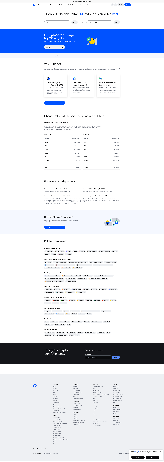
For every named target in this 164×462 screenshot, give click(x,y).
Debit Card (75, 396)
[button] (53, 4)
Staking (75, 416)
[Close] (160, 451)
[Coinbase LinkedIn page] (37, 448)
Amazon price (116, 424)
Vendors (55, 400)
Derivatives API (97, 425)
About (54, 386)
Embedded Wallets (97, 392)
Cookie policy (56, 404)
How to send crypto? (58, 441)
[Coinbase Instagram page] (41, 448)
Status (114, 402)
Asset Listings (76, 403)
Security (55, 396)
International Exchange (79, 420)
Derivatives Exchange (78, 422)
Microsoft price (117, 422)
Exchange (75, 418)
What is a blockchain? (58, 437)
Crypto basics (56, 425)
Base (94, 388)
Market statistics (57, 421)
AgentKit (95, 413)
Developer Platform (98, 386)
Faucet (94, 417)
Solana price (116, 411)
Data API (95, 406)
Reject (137, 457)
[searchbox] (74, 22)
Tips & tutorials (57, 427)
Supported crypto (117, 400)
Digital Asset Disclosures (59, 412)
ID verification (116, 392)
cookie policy (137, 451)
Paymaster (95, 402)
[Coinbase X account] (33, 448)
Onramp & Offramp (97, 396)
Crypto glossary (57, 429)
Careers (55, 388)
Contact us (115, 388)
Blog (54, 392)
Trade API (95, 400)
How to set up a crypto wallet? (60, 439)
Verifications (96, 408)
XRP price (115, 413)
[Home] (34, 4)
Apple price (116, 420)
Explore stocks (57, 419)
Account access (117, 398)
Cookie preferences (58, 406)
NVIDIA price (116, 418)
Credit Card (76, 394)
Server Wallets (96, 390)
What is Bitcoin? (57, 433)
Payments (75, 407)
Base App (75, 388)
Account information (118, 394)
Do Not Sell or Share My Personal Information (61, 409)
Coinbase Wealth (77, 392)
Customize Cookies (155, 452)
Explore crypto (56, 417)
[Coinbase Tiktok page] (45, 448)
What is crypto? (57, 435)
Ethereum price (117, 409)
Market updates (57, 431)
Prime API (95, 423)
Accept (152, 457)
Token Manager (77, 409)
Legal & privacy (57, 402)
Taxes (54, 443)
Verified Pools (76, 424)
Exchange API (96, 419)
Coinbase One (76, 390)
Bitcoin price (116, 407)
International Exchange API (100, 421)
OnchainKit (95, 404)
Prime (74, 414)
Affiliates (55, 390)
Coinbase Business (78, 405)
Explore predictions (78, 398)
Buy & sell (75, 386)
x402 (94, 398)
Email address (88, 354)
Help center (116, 386)
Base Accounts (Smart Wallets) (101, 394)
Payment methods (117, 396)
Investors (55, 398)
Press (54, 394)
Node (94, 411)
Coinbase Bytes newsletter (60, 423)
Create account (116, 390)
